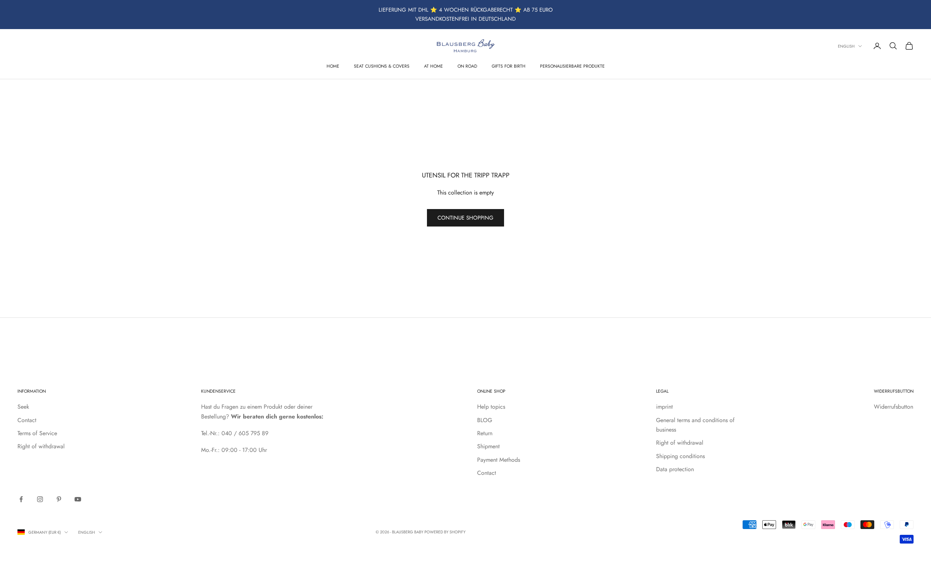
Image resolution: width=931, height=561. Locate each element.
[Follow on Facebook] (21, 499)
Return (484, 433)
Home (333, 66)
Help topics (491, 406)
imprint (664, 406)
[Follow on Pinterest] (59, 499)
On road (467, 66)
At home (433, 66)
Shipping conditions (680, 456)
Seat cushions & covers (381, 66)
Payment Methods (498, 460)
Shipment (488, 446)
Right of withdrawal (41, 446)
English (846, 46)
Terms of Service (37, 433)
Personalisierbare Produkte (572, 66)
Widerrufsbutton (893, 406)
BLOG (484, 420)
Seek (23, 406)
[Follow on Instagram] (40, 499)
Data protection (675, 469)
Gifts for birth (509, 66)
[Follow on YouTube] (77, 499)
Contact (26, 420)
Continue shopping (465, 218)
